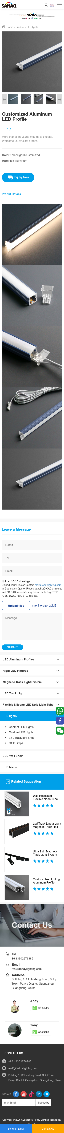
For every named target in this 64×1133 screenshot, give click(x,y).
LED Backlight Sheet (22, 738)
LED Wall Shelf (13, 756)
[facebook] (60, 720)
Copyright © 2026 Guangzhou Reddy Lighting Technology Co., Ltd (31, 1122)
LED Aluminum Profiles (18, 659)
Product (20, 27)
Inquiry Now (21, 177)
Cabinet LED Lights (21, 727)
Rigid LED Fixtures (15, 671)
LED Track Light (13, 693)
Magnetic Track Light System (22, 682)
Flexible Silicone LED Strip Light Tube (28, 704)
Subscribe (43, 1102)
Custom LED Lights (21, 732)
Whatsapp (43, 1007)
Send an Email (16, 1128)
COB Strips (16, 743)
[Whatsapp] (60, 710)
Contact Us (48, 1128)
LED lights (32, 27)
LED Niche (10, 767)
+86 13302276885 (19, 1061)
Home (10, 27)
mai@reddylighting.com (48, 585)
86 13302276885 (22, 958)
